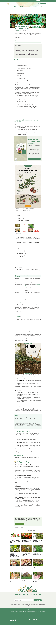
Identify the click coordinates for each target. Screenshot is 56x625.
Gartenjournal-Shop (27, 619)
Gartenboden (22, 380)
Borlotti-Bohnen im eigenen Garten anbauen (37, 230)
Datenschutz (35, 619)
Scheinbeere (32, 418)
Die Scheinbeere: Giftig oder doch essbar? (26, 541)
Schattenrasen (37, 489)
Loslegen (38, 0)
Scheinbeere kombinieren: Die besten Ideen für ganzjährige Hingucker (15, 554)
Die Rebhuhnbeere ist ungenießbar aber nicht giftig (15, 541)
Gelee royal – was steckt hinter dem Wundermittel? (24, 230)
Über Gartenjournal (44, 6)
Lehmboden (27, 384)
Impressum (35, 617)
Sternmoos (33, 493)
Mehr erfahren (39, 613)
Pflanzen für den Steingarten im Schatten (37, 226)
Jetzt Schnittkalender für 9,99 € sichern (34, 159)
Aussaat (25, 331)
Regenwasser (34, 437)
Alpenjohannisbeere (18, 481)
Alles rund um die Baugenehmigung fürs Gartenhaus (14, 580)
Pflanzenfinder (24, 6)
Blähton (23, 406)
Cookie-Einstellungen (37, 620)
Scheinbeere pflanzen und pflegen (37, 541)
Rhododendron (35, 280)
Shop (37, 6)
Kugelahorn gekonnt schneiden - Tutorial (25, 580)
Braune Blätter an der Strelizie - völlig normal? (24, 225)
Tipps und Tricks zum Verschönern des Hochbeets (37, 568)
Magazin (31, 6)
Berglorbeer (26, 280)
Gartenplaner (17, 6)
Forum (10, 6)
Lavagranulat (34, 387)
